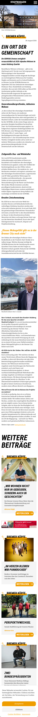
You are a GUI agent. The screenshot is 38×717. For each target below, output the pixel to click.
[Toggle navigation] (35, 2)
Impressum (26, 714)
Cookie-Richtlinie (14, 714)
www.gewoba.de (20, 425)
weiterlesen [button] (22, 513)
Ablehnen (19, 710)
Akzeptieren (19, 704)
